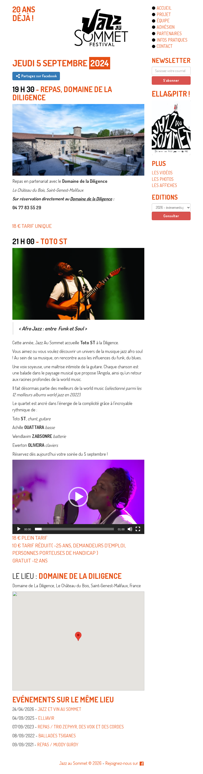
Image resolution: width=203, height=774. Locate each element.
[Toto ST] (78, 283)
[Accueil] (101, 27)
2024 (99, 63)
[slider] (74, 529)
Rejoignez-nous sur (122, 763)
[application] (78, 497)
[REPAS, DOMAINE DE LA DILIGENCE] (78, 139)
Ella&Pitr (169, 93)
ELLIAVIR (46, 718)
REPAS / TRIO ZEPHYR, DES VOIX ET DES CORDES (81, 726)
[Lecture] (18, 529)
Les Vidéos (162, 172)
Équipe (163, 20)
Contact (165, 46)
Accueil (164, 8)
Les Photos (163, 179)
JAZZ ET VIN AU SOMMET (59, 709)
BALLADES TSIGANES (57, 735)
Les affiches (164, 185)
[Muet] (129, 529)
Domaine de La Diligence (80, 576)
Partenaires (169, 33)
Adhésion (166, 27)
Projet (164, 14)
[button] (78, 497)
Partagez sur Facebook (39, 76)
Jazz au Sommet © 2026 (80, 763)
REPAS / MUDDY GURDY (57, 744)
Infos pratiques (172, 40)
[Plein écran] (137, 529)
